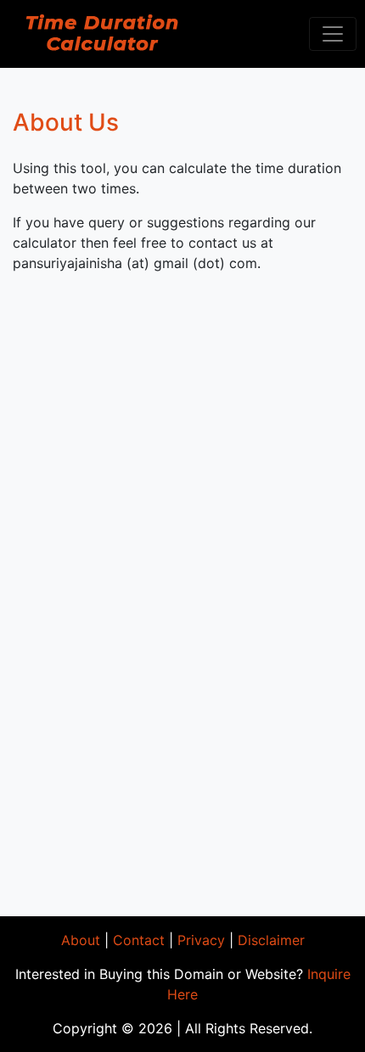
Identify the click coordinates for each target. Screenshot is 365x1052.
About (80, 940)
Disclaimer (271, 940)
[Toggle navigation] (333, 34)
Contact (139, 940)
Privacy (201, 940)
